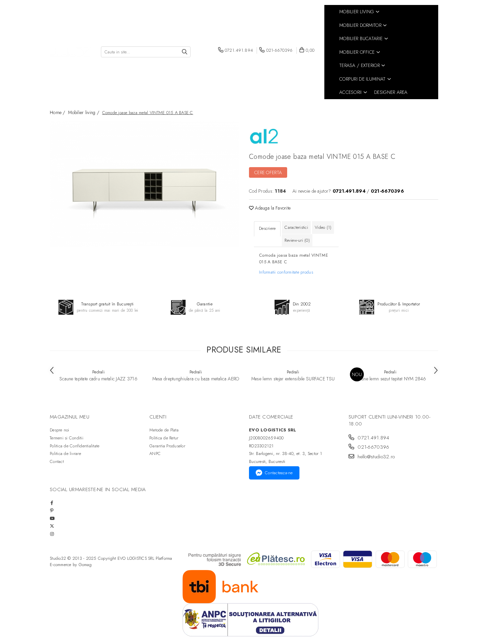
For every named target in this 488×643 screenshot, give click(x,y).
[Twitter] (52, 526)
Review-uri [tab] (297, 240)
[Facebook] (52, 503)
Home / (58, 112)
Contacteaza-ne (279, 473)
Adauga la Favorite (272, 208)
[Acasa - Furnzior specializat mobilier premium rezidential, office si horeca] (70, 52)
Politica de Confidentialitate (75, 446)
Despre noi (59, 430)
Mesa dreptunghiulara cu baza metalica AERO (195, 378)
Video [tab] (323, 227)
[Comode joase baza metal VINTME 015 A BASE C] (144, 184)
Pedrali (98, 372)
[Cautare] (185, 51)
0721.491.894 (372, 437)
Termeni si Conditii (66, 438)
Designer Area (391, 92)
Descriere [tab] (267, 228)
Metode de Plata (164, 430)
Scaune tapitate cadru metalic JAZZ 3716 (98, 378)
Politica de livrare (65, 453)
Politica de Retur (163, 438)
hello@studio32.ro (375, 456)
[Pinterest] (52, 510)
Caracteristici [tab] (296, 227)
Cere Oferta (268, 172)
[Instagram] (52, 534)
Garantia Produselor (167, 446)
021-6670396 (372, 447)
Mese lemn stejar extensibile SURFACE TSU (293, 378)
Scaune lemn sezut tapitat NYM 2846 (390, 378)
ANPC (155, 453)
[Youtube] (52, 518)
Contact (57, 461)
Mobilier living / (84, 112)
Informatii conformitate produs (286, 272)
